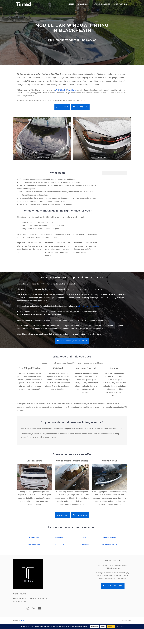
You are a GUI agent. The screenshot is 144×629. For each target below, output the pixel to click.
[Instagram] (27, 608)
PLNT (22, 620)
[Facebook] (21, 608)
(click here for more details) (88, 306)
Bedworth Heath (109, 537)
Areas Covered (102, 4)
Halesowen (59, 537)
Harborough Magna (109, 544)
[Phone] (33, 608)
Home (71, 4)
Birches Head (34, 537)
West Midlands (60, 90)
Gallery (82, 4)
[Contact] (39, 608)
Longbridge (59, 544)
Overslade (85, 544)
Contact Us (120, 4)
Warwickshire (72, 90)
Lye (84, 537)
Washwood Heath (34, 544)
